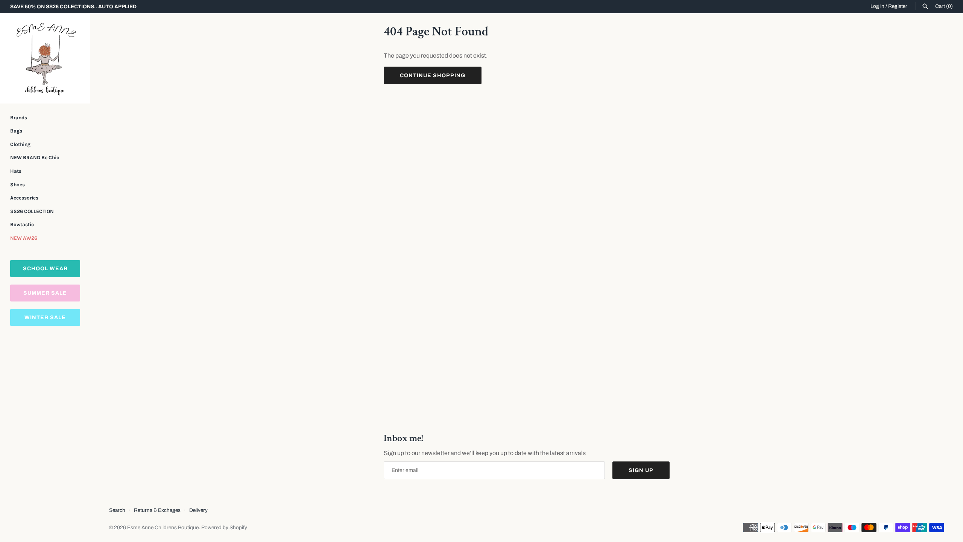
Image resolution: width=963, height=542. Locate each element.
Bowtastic (22, 224)
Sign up (641, 470)
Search (117, 510)
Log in (877, 6)
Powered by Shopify (224, 527)
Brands (18, 117)
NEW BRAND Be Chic (34, 157)
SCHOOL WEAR (45, 268)
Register (897, 6)
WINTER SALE (45, 317)
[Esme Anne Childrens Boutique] (45, 58)
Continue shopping (432, 75)
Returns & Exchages (157, 510)
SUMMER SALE (45, 293)
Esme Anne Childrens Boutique (163, 527)
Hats (15, 171)
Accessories (24, 198)
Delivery (198, 510)
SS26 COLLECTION (32, 211)
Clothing (20, 144)
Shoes (17, 184)
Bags (16, 131)
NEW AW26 (23, 238)
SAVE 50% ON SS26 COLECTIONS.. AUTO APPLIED (73, 6)
